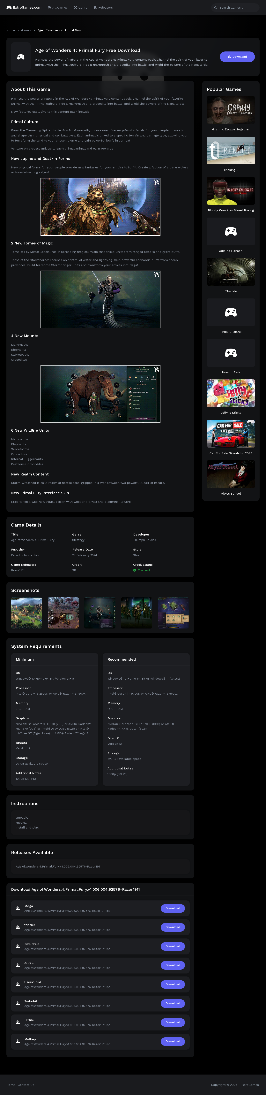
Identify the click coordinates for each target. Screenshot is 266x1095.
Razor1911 (18, 570)
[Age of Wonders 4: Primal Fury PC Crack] (63, 612)
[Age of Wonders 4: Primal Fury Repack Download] (136, 612)
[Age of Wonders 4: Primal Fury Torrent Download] (26, 612)
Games (26, 30)
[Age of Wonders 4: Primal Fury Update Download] (173, 612)
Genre (82, 7)
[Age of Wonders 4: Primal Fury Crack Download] (99, 612)
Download (239, 56)
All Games (60, 7)
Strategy (78, 540)
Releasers (105, 7)
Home (10, 30)
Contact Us (26, 1085)
